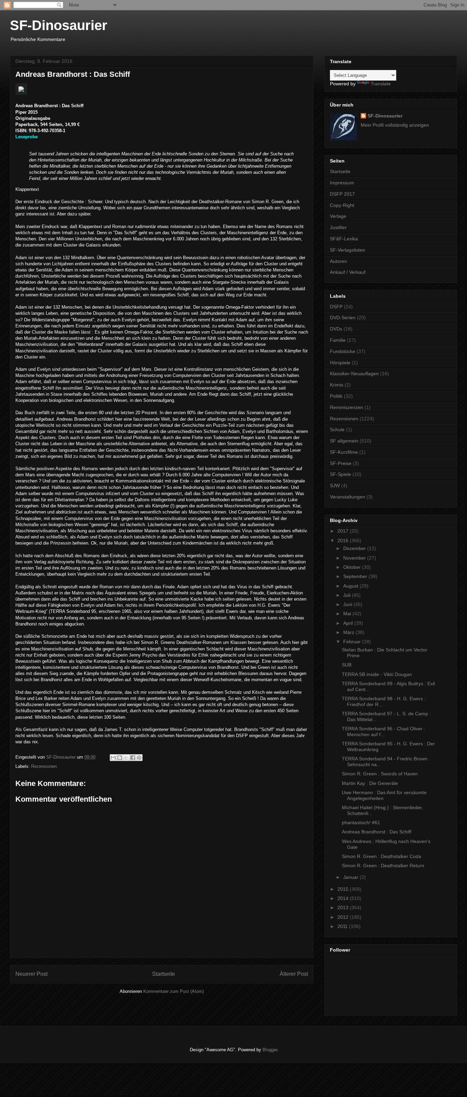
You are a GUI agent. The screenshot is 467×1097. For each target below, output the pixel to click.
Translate (381, 83)
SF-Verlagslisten (347, 250)
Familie (338, 340)
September (356, 576)
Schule (337, 429)
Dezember (355, 548)
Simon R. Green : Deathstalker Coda (381, 856)
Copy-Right (342, 205)
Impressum (342, 182)
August (351, 586)
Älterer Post (294, 974)
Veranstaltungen (347, 497)
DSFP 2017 (342, 194)
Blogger (270, 1049)
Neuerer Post (31, 974)
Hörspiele (340, 362)
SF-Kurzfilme (344, 452)
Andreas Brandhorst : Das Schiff (376, 831)
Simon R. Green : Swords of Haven (380, 773)
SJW (335, 485)
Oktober (352, 567)
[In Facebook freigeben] (132, 757)
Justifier (338, 227)
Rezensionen (44, 766)
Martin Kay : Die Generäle (370, 783)
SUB (346, 664)
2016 (343, 540)
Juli (347, 595)
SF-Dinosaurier (58, 25)
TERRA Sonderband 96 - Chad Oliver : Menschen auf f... (383, 731)
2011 (343, 926)
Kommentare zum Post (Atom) (173, 991)
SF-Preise (340, 463)
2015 (343, 889)
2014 (343, 898)
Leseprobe (26, 136)
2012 (343, 917)
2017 (343, 531)
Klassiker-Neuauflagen (354, 373)
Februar (352, 641)
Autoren (338, 261)
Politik (336, 396)
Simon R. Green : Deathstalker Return (383, 865)
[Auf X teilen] (126, 757)
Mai (347, 613)
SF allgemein (344, 441)
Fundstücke (342, 351)
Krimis (336, 385)
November (355, 558)
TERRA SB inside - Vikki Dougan (377, 674)
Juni (348, 604)
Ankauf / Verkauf (347, 272)
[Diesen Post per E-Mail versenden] (113, 757)
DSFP (336, 306)
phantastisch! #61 (361, 822)
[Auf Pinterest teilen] (139, 757)
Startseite (163, 974)
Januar (351, 877)
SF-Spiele (340, 474)
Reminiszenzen (346, 407)
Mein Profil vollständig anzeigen (395, 125)
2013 (343, 907)
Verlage (338, 216)
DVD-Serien (343, 317)
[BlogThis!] (119, 757)
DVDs (336, 329)
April (348, 623)
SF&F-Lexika (344, 238)
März (349, 632)
